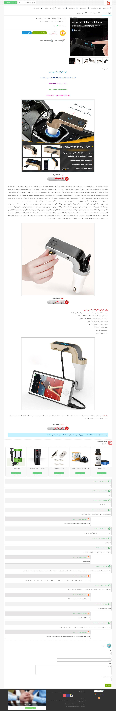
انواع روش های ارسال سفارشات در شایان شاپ (75, 704)
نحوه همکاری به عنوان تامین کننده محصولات (75, 706)
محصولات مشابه (93, 13)
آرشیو (104, 443)
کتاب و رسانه (36, 8)
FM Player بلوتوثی (63, 435)
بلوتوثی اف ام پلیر (79, 435)
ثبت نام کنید (20, 708)
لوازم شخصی (94, 8)
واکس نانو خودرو (101, 468)
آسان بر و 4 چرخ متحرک (59, 468)
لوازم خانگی (105, 8)
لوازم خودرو (72, 8)
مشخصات (105, 13)
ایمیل (110, 656)
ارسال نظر (108, 685)
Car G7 (49, 435)
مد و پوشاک (61, 8)
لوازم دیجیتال (83, 8)
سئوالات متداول (81, 701)
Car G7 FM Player (90, 435)
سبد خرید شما (10, 2)
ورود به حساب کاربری (30, 708)
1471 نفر (25, 32)
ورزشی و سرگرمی (49, 8)
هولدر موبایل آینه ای (16, 468)
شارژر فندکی (98, 435)
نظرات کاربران (80, 13)
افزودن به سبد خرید (38, 32)
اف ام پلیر (71, 435)
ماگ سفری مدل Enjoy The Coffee (37, 468)
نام (110, 650)
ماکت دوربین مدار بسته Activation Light (80, 468)
